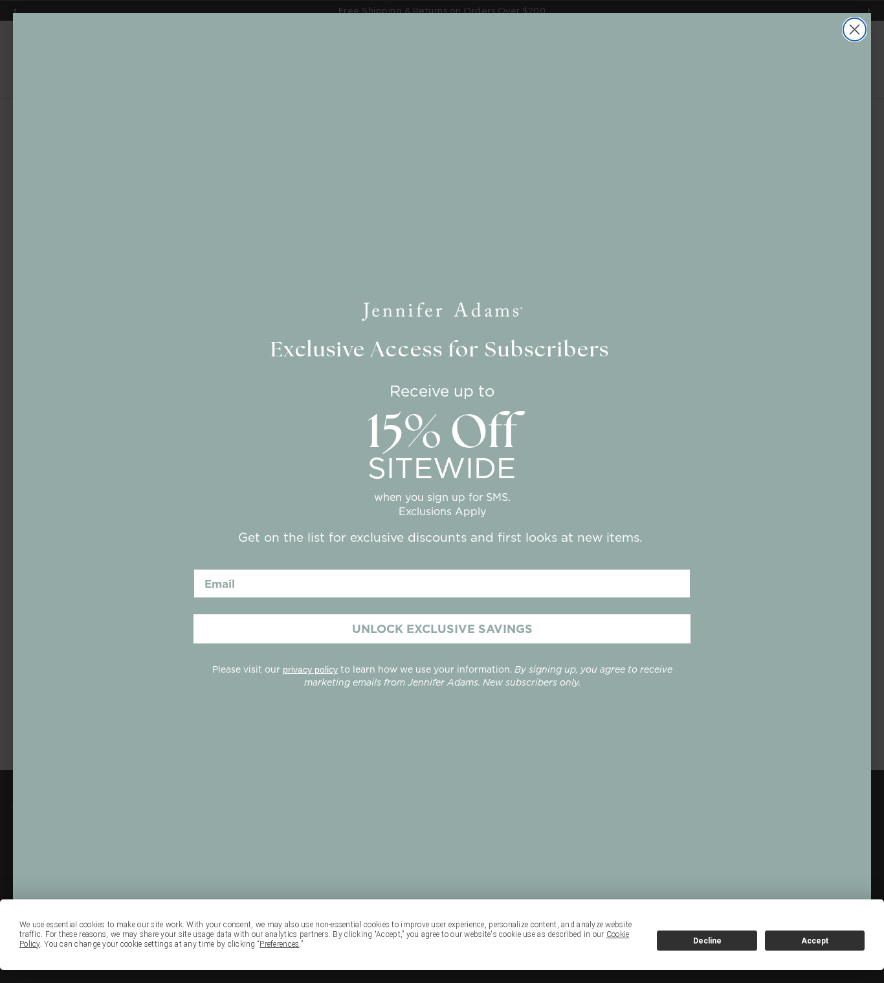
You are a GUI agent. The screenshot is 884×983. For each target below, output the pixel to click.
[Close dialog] (854, 29)
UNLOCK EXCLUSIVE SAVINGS (442, 629)
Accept (814, 940)
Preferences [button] (279, 944)
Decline (707, 940)
